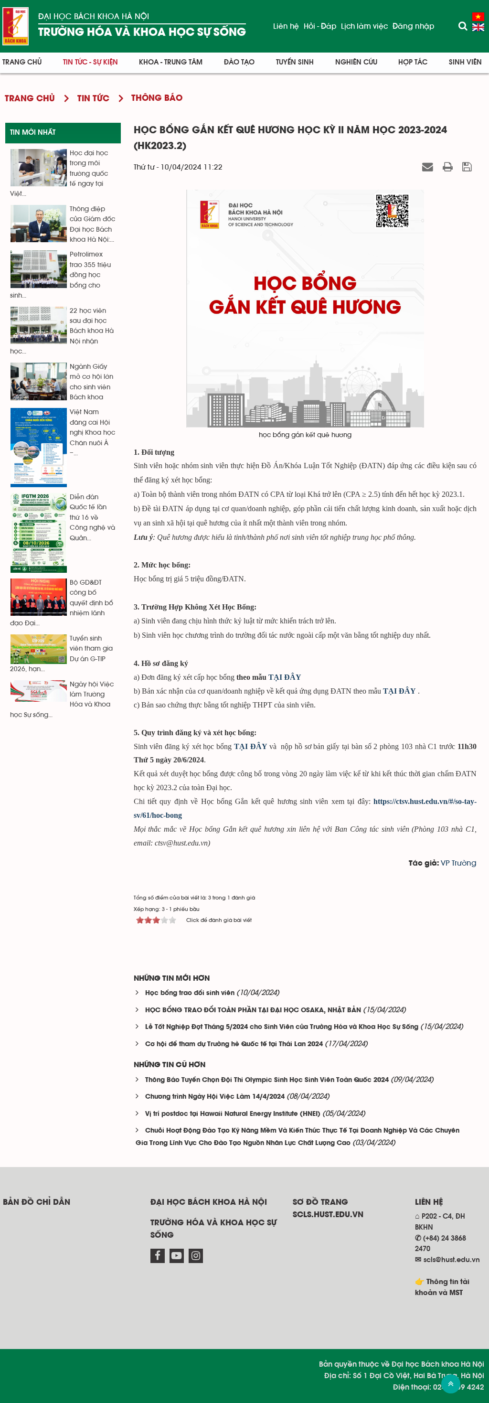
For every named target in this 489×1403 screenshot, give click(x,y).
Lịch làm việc (364, 26)
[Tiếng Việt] (478, 16)
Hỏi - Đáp (320, 26)
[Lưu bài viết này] (468, 167)
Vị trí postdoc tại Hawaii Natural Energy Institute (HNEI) (232, 1114)
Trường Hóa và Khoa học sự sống (142, 33)
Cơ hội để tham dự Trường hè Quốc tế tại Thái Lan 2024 (234, 1044)
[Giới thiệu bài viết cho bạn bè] (429, 167)
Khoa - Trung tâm (170, 62)
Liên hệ (286, 26)
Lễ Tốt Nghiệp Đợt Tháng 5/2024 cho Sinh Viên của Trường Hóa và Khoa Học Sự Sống (281, 1027)
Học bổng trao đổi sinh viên (189, 993)
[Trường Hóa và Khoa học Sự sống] (15, 26)
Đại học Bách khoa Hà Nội (93, 17)
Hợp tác (412, 62)
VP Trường (459, 863)
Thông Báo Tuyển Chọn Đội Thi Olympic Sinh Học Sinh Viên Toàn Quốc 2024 (267, 1080)
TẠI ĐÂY (251, 746)
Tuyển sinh (295, 62)
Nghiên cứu (356, 62)
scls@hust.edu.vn (452, 1260)
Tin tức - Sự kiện (90, 62)
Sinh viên (465, 62)
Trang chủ (22, 62)
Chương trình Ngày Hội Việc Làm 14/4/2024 (215, 1097)
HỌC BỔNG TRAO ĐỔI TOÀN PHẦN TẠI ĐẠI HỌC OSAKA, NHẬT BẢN (253, 1010)
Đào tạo (239, 62)
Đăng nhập (413, 26)
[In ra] (449, 167)
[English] (478, 27)
